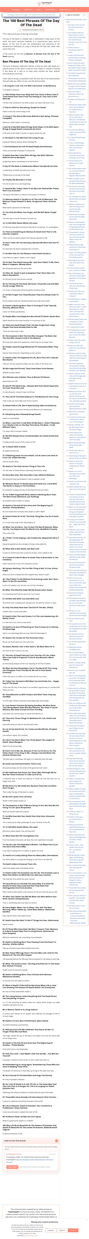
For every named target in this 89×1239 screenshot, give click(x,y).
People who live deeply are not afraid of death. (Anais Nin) (77, 216)
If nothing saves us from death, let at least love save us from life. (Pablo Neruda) (77, 333)
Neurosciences (50, 9)
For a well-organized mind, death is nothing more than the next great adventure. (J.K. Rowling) (77, 367)
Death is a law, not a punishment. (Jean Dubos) (76, 819)
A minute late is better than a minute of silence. (77, 269)
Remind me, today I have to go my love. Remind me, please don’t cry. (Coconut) (77, 108)
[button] (75, 15)
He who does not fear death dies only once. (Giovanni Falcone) (76, 636)
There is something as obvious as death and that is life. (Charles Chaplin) (76, 146)
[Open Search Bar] (76, 9)
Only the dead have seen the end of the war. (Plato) (78, 457)
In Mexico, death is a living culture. (76, 813)
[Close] (87, 1220)
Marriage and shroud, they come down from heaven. (76, 262)
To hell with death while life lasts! (77, 643)
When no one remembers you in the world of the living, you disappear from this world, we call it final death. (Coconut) (77, 512)
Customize (51, 1230)
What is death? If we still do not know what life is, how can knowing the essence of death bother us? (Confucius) (77, 793)
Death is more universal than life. (77, 671)
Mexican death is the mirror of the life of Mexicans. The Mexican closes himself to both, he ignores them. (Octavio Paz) (77, 121)
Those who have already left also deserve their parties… (77, 890)
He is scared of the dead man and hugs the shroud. (77, 867)
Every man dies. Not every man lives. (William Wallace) (77, 348)
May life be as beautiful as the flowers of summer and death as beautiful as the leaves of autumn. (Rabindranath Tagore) (78, 917)
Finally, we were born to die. (77, 100)
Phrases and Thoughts (21, 15)
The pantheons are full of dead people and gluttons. (77, 79)
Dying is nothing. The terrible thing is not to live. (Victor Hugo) (76, 427)
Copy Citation (12, 1167)
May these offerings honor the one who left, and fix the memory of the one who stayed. (77, 762)
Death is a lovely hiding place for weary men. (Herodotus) (77, 665)
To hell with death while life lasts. (77, 138)
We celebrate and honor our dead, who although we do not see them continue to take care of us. (77, 603)
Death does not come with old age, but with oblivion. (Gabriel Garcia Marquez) (77, 86)
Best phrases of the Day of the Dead (76, 20)
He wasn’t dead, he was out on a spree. (77, 907)
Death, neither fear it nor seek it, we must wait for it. (77, 489)
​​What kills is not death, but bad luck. (77, 413)
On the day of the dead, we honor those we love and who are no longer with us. (77, 190)
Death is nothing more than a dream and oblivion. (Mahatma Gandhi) (76, 782)
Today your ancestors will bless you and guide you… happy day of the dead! (77, 523)
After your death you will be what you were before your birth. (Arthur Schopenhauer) (77, 706)
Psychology (15, 9)
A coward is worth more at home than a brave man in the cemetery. (77, 419)
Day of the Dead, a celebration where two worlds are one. (76, 94)
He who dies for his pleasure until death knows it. (76, 163)
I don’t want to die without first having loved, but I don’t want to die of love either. (77, 436)
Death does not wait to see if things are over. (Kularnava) (77, 728)
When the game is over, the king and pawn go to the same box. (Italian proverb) (77, 772)
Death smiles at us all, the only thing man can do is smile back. (78, 386)
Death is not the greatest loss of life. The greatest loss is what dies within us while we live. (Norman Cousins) (78, 680)
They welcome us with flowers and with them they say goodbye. (76, 532)
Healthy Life (28, 9)
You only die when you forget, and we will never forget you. (77, 132)
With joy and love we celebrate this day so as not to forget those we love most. (77, 828)
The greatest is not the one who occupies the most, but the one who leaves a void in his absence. (76, 237)
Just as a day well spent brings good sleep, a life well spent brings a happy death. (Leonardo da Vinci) (77, 66)
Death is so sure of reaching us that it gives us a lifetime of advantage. (77, 474)
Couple (38, 9)
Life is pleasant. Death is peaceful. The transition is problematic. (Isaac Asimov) (77, 899)
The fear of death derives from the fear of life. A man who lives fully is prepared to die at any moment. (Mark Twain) (77, 499)
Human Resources (65, 9)
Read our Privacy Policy (30, 1235)
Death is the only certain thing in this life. (77, 341)
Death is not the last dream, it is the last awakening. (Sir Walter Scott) (77, 464)
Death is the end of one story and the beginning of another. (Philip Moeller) (77, 377)
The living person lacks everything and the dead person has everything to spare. (77, 805)
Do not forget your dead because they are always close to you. (77, 199)
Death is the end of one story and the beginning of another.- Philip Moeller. (77, 838)
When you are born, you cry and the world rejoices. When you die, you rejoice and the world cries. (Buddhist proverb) (78, 396)
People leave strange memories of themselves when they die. (77, 247)
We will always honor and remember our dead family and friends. (78, 321)
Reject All (62, 1230)
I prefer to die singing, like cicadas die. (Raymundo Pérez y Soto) (77, 406)
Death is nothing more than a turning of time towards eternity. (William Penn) (76, 207)
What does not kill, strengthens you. (75, 648)
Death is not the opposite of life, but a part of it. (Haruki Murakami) (77, 255)
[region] (44, 1228)
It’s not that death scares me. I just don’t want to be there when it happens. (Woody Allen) (77, 172)
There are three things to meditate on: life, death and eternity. (77, 557)
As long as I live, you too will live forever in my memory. (76, 27)
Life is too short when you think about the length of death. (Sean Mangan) (78, 572)
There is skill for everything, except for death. (75, 49)
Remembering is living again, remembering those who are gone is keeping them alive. (76, 858)
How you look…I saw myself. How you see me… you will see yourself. (76, 848)
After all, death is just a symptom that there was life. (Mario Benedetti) (77, 181)
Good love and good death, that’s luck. (76, 594)
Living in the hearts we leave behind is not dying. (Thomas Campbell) (77, 57)
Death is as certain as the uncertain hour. (77, 482)
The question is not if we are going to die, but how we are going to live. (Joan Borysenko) (78, 627)
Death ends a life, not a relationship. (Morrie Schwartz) (77, 293)
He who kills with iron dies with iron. (76, 451)
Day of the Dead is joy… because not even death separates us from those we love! (77, 277)
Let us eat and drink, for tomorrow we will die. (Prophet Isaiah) (77, 564)
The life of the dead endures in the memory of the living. (77, 285)
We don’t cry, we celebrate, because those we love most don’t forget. (78, 613)
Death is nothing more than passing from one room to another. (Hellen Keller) (77, 752)
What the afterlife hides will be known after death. (77, 445)
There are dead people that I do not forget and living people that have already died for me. (77, 225)
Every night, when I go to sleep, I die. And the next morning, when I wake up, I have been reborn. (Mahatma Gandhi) (78, 718)
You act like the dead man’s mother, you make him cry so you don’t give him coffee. (77, 656)
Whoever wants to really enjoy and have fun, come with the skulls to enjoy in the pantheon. (78, 356)
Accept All (73, 1230)
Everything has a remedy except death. (77, 300)
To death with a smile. (76, 327)
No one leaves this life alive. (76, 619)
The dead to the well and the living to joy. (76, 74)
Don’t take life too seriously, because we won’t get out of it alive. (77, 155)
